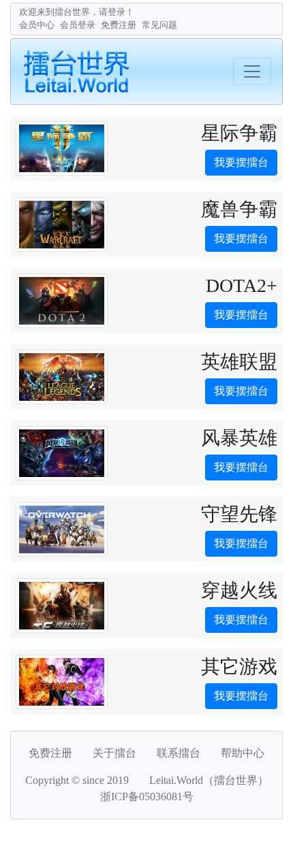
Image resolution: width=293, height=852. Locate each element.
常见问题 (159, 25)
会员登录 (77, 25)
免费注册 (118, 25)
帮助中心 (242, 753)
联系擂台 (178, 753)
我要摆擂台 (241, 162)
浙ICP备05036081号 (147, 796)
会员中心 (37, 25)
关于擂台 (114, 753)
